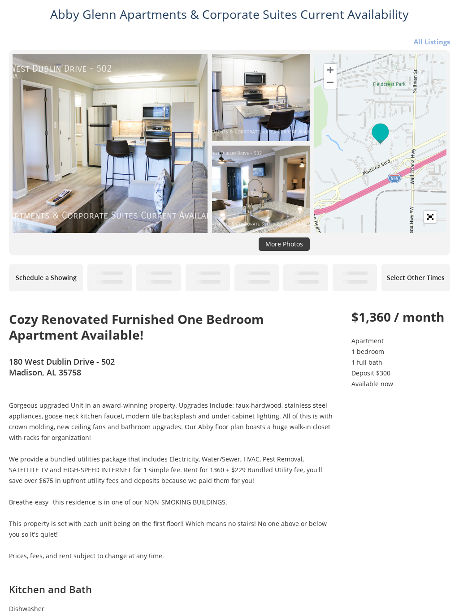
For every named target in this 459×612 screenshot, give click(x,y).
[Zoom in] (330, 70)
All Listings (432, 41)
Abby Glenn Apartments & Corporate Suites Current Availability (229, 14)
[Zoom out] (330, 82)
